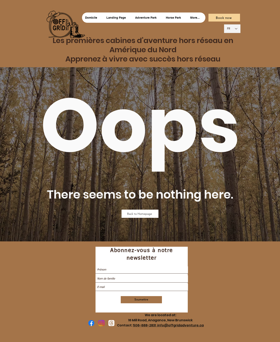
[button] (147, 17)
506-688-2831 (145, 325)
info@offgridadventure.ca (180, 325)
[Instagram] (101, 323)
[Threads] (111, 323)
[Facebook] (91, 323)
